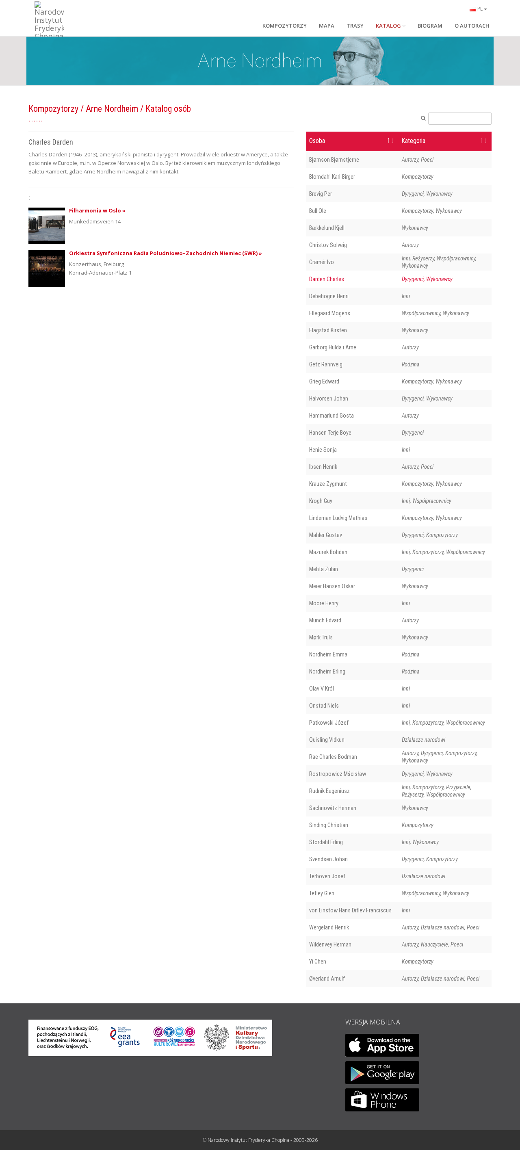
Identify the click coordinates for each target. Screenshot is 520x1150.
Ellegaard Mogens (329, 313)
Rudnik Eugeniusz (329, 791)
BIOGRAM (430, 25)
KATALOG (388, 25)
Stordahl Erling (326, 842)
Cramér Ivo (321, 262)
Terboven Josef (327, 876)
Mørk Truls (321, 637)
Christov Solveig (328, 245)
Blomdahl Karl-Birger (332, 176)
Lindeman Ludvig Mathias (338, 518)
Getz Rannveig (325, 364)
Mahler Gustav (325, 535)
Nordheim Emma (328, 654)
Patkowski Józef (329, 722)
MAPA (326, 25)
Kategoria (413, 141)
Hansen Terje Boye (330, 432)
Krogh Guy (320, 501)
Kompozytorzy (53, 109)
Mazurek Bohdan (328, 552)
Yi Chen (317, 961)
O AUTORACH (472, 25)
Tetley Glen (321, 893)
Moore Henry (323, 603)
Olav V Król (321, 688)
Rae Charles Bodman (333, 757)
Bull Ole (317, 211)
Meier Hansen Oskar (332, 586)
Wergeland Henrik (329, 927)
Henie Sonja (323, 449)
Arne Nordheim (112, 109)
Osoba (317, 141)
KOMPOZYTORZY (284, 25)
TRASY (355, 25)
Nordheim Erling (327, 671)
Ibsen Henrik (323, 466)
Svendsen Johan (328, 859)
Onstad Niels (324, 705)
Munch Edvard (325, 620)
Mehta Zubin (323, 569)
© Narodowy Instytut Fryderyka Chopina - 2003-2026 (260, 1140)
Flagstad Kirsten (328, 330)
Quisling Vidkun (326, 739)
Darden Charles (326, 279)
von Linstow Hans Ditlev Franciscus (350, 910)
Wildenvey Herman (330, 944)
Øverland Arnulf (327, 978)
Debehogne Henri (329, 296)
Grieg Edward (324, 381)
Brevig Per (320, 194)
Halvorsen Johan (328, 398)
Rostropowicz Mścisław (337, 774)
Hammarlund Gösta (331, 415)
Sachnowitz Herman (332, 808)
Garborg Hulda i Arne (332, 347)
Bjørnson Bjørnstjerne (334, 159)
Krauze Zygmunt (328, 484)
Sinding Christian (328, 825)
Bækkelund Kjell (326, 228)
